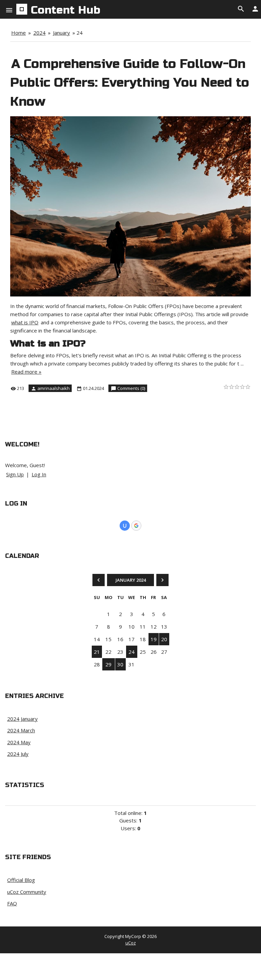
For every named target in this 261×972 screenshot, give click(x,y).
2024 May (19, 742)
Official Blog (21, 879)
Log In (39, 474)
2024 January (22, 718)
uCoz (130, 943)
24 (131, 651)
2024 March (21, 730)
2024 (39, 32)
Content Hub (65, 10)
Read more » (26, 371)
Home (18, 32)
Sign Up (15, 474)
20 (164, 639)
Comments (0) (131, 388)
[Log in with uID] (125, 526)
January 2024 (131, 580)
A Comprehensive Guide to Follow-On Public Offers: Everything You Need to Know (129, 82)
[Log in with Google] (136, 526)
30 (120, 664)
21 (97, 651)
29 (108, 664)
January (61, 32)
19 (154, 639)
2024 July (18, 753)
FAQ (12, 903)
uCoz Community (26, 891)
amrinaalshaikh (53, 388)
